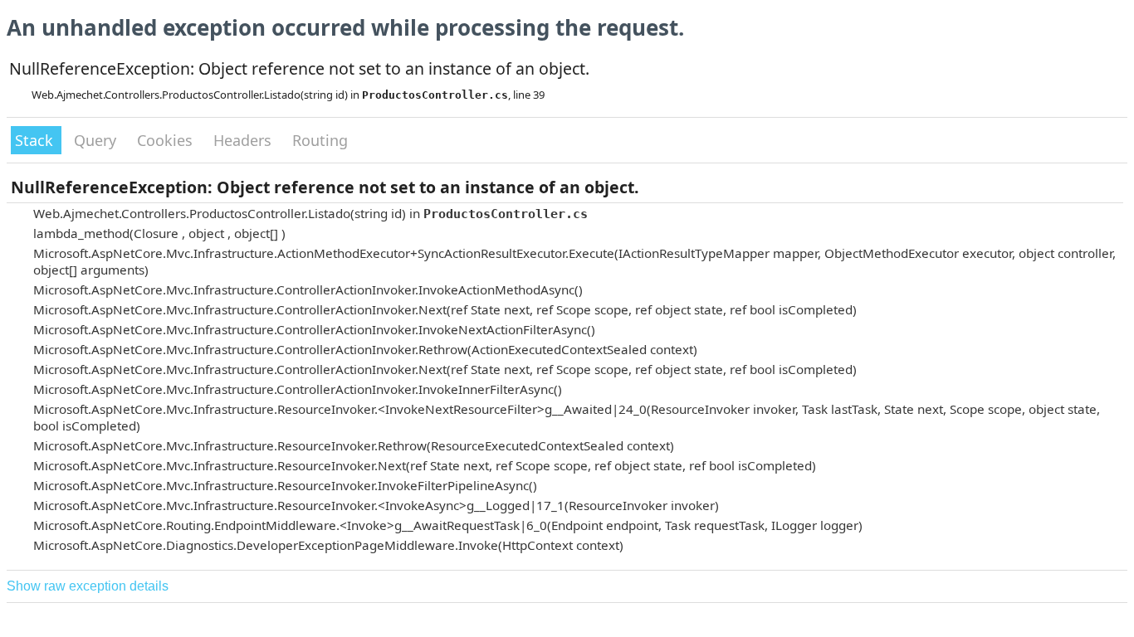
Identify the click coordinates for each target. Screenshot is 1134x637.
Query (97, 140)
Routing (320, 140)
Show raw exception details (88, 586)
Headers (244, 140)
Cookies (167, 140)
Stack (36, 140)
